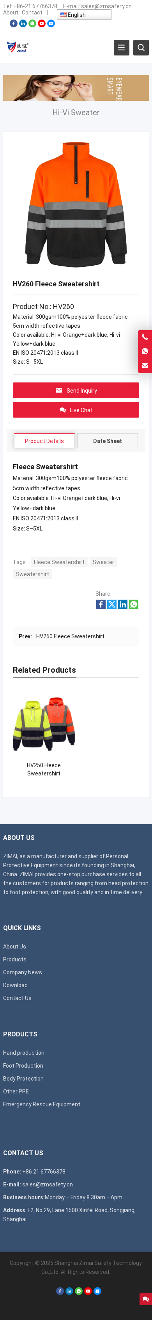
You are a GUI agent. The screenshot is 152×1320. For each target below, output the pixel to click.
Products (15, 959)
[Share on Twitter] (111, 607)
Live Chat (81, 410)
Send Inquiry (82, 391)
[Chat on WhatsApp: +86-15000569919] (145, 352)
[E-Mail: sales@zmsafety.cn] (145, 366)
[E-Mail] (51, 25)
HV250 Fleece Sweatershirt (70, 636)
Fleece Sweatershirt (59, 562)
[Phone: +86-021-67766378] (145, 337)
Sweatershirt (32, 574)
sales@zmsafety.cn (106, 6)
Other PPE (16, 1091)
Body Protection (23, 1078)
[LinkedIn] (23, 25)
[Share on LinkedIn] (122, 607)
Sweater (103, 562)
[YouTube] (41, 25)
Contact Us (17, 998)
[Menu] (121, 47)
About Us (14, 946)
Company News (22, 972)
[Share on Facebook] (100, 607)
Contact (32, 12)
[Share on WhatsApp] (133, 607)
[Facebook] (13, 25)
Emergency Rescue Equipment (41, 1104)
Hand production (23, 1053)
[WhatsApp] (32, 25)
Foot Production (23, 1066)
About (10, 12)
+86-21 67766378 (35, 6)
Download (15, 985)
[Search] (141, 47)
